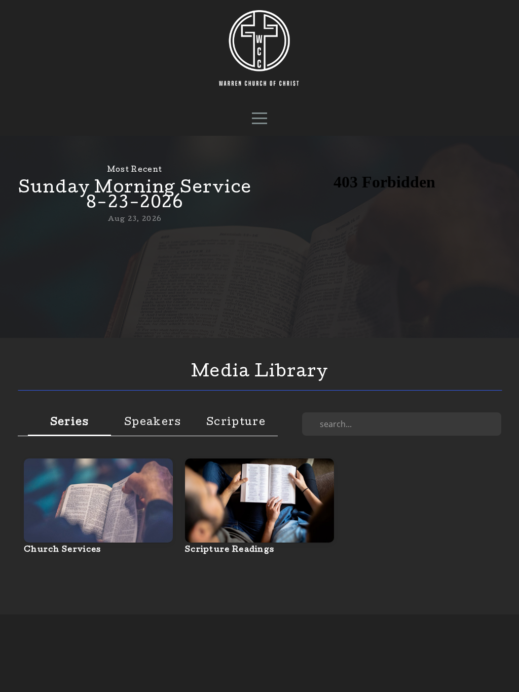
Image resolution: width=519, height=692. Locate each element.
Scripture (236, 423)
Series (69, 423)
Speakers (152, 423)
